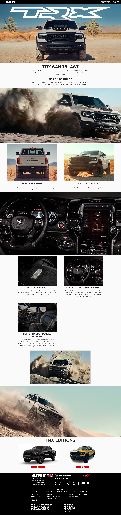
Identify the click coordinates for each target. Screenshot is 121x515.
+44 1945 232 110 (39, 482)
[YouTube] (83, 483)
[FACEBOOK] (78, 483)
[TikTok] (69, 483)
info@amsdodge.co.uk (40, 484)
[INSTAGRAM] (73, 483)
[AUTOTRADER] (88, 483)
